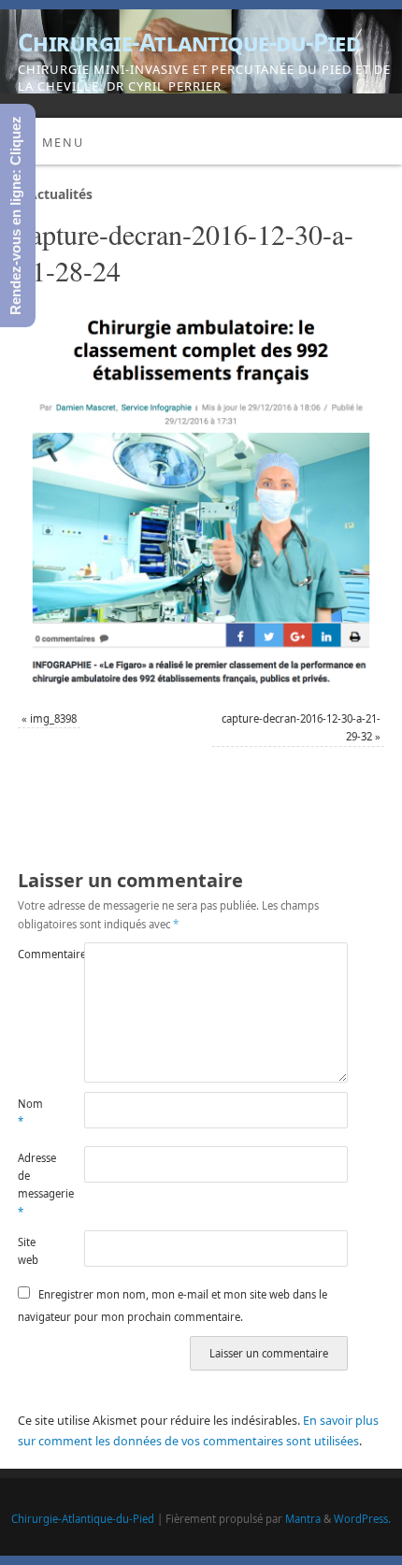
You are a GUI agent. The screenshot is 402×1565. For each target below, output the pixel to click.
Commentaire (34, 954)
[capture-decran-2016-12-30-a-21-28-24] (201, 502)
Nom (30, 1112)
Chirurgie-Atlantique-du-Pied (189, 42)
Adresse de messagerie (34, 1185)
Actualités (55, 194)
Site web (28, 1251)
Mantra (303, 1519)
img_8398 (53, 718)
